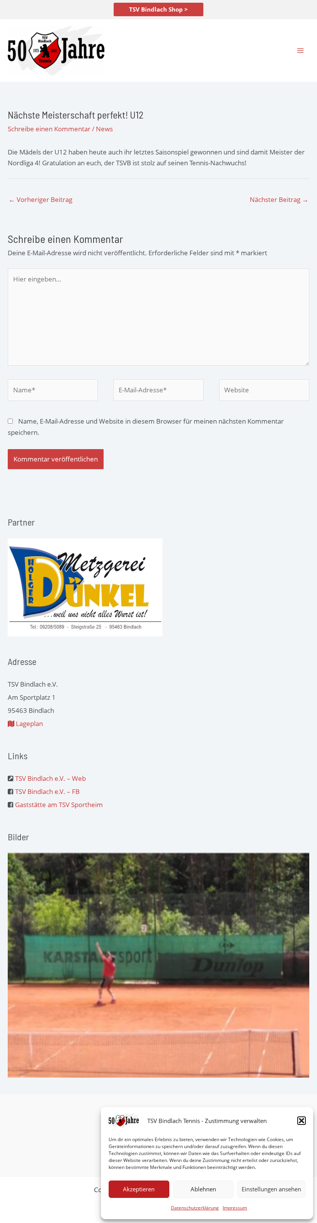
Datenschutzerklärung (195, 1207)
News (104, 128)
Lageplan (28, 723)
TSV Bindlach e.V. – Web (50, 778)
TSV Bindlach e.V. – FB (47, 791)
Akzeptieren (139, 1189)
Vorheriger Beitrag (40, 199)
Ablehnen (203, 1189)
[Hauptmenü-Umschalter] (301, 50)
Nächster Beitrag (279, 199)
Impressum (235, 1207)
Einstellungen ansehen (271, 1189)
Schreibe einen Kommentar (49, 128)
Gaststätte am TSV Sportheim (59, 804)
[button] (301, 1121)
